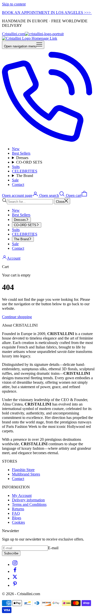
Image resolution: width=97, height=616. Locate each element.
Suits (16, 167)
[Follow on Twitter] (15, 578)
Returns (18, 509)
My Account (22, 495)
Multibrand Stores (26, 474)
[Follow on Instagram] (15, 564)
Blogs (16, 518)
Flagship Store (23, 470)
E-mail (53, 548)
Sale (15, 180)
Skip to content (14, 4)
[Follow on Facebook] (15, 571)
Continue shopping (17, 317)
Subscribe (11, 553)
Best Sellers (21, 153)
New (16, 149)
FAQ (16, 513)
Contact (18, 184)
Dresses (22, 158)
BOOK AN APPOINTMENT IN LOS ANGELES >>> (47, 12)
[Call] (48, 140)
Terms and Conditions (29, 504)
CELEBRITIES (24, 171)
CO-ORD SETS (29, 162)
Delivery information (28, 500)
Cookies (18, 522)
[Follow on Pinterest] (15, 585)
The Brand (24, 175)
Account (13, 258)
